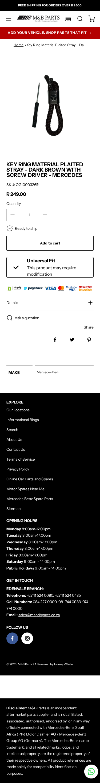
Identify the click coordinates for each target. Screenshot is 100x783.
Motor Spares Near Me (25, 489)
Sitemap (13, 508)
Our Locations (18, 410)
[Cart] (89, 19)
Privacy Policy (17, 469)
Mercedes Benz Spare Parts (29, 498)
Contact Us (15, 449)
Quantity (13, 203)
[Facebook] (12, 638)
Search (12, 429)
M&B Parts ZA (27, 664)
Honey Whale (63, 664)
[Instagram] (27, 638)
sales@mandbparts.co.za (39, 614)
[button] (11, 19)
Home (18, 45)
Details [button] (12, 302)
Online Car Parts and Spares (29, 479)
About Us (14, 439)
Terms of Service (20, 459)
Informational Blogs (22, 419)
